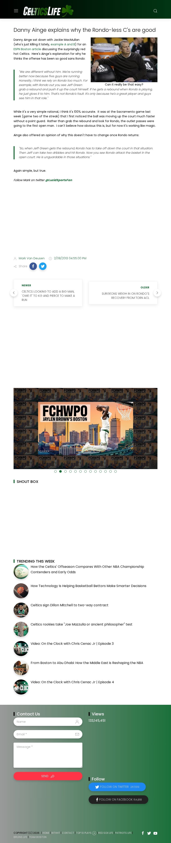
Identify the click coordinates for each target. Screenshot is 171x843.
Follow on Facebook (120, 799)
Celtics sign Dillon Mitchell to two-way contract (69, 605)
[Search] (155, 11)
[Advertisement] (85, 220)
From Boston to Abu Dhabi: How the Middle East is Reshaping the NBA (87, 662)
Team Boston (38, 837)
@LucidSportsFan (58, 180)
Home (46, 833)
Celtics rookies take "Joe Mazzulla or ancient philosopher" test (81, 624)
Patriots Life (123, 833)
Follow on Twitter (119, 787)
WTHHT (55, 833)
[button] (33, 266)
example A (58, 44)
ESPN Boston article (27, 49)
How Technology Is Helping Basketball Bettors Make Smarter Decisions (88, 585)
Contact (68, 833)
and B (71, 44)
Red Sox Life (105, 833)
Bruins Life (20, 837)
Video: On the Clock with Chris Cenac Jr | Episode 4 (72, 682)
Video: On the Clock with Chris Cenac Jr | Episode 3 (72, 643)
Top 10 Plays (84, 833)
